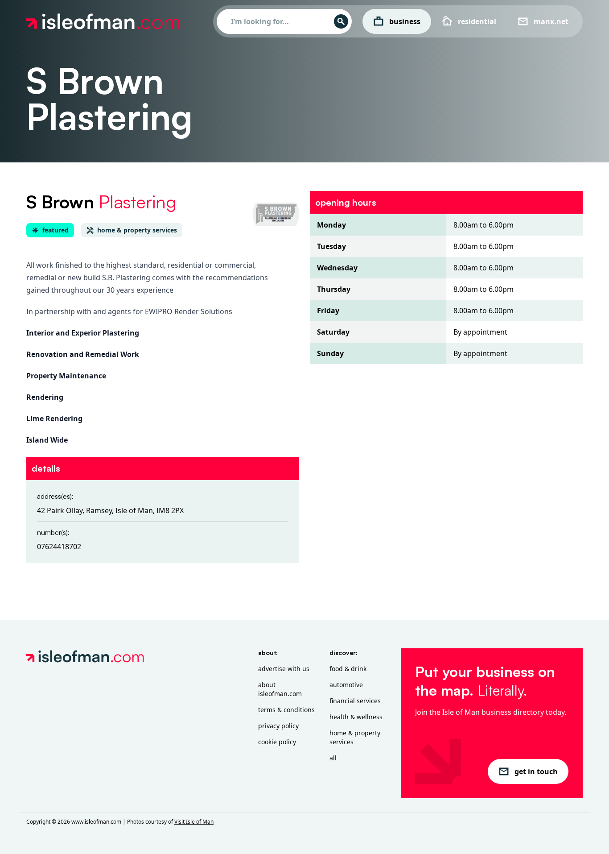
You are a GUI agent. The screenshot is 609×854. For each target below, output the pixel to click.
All (333, 758)
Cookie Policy (277, 742)
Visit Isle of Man (194, 821)
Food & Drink (347, 668)
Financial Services (355, 700)
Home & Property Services (354, 737)
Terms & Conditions (286, 709)
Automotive (346, 684)
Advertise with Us (283, 668)
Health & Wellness (356, 717)
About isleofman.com (280, 689)
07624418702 (59, 546)
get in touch (536, 771)
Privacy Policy (278, 725)
